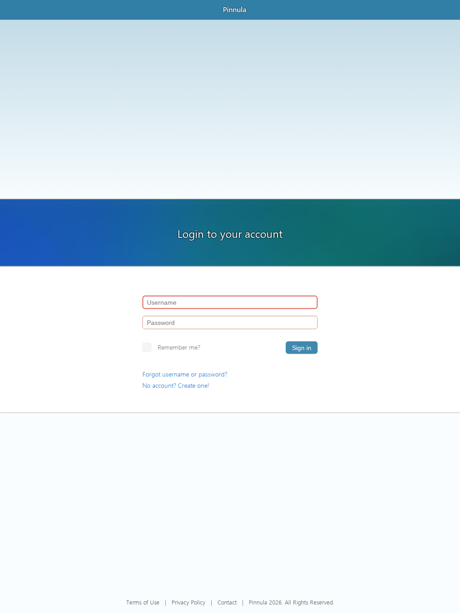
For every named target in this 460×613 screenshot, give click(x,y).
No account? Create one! (175, 385)
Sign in (301, 347)
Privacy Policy (188, 602)
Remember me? (179, 347)
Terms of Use (142, 602)
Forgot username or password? (184, 374)
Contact (227, 602)
